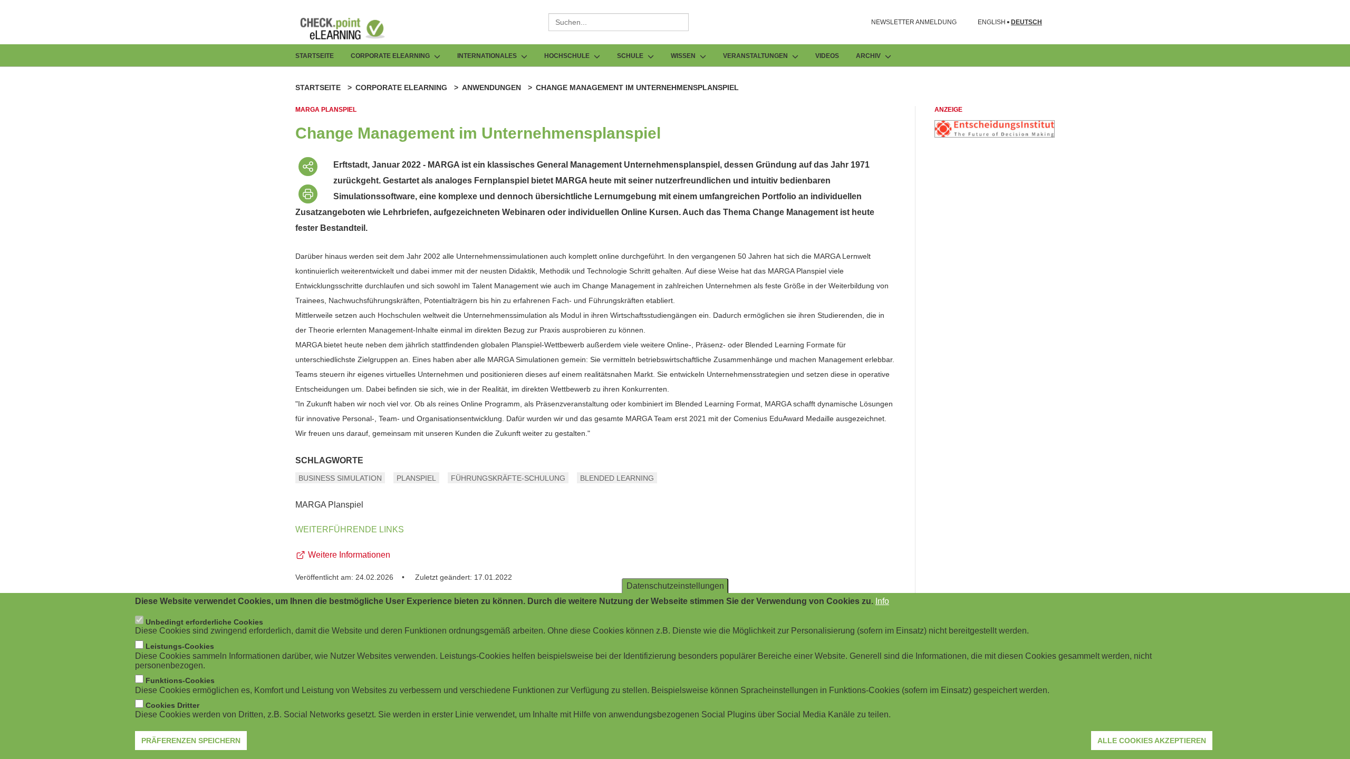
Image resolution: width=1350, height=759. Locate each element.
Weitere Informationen (349, 554)
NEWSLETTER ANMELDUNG (914, 22)
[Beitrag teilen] (307, 166)
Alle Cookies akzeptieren (1151, 740)
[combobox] (618, 22)
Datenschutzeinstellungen (675, 585)
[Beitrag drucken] (307, 193)
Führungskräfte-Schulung (508, 478)
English (992, 22)
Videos (827, 56)
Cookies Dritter (172, 705)
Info (882, 601)
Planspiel (416, 478)
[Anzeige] (994, 134)
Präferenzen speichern (190, 740)
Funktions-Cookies (180, 680)
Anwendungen (491, 87)
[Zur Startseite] (350, 28)
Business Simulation (340, 478)
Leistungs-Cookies (180, 646)
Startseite (314, 56)
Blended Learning (617, 478)
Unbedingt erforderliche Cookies (204, 621)
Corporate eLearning (401, 87)
